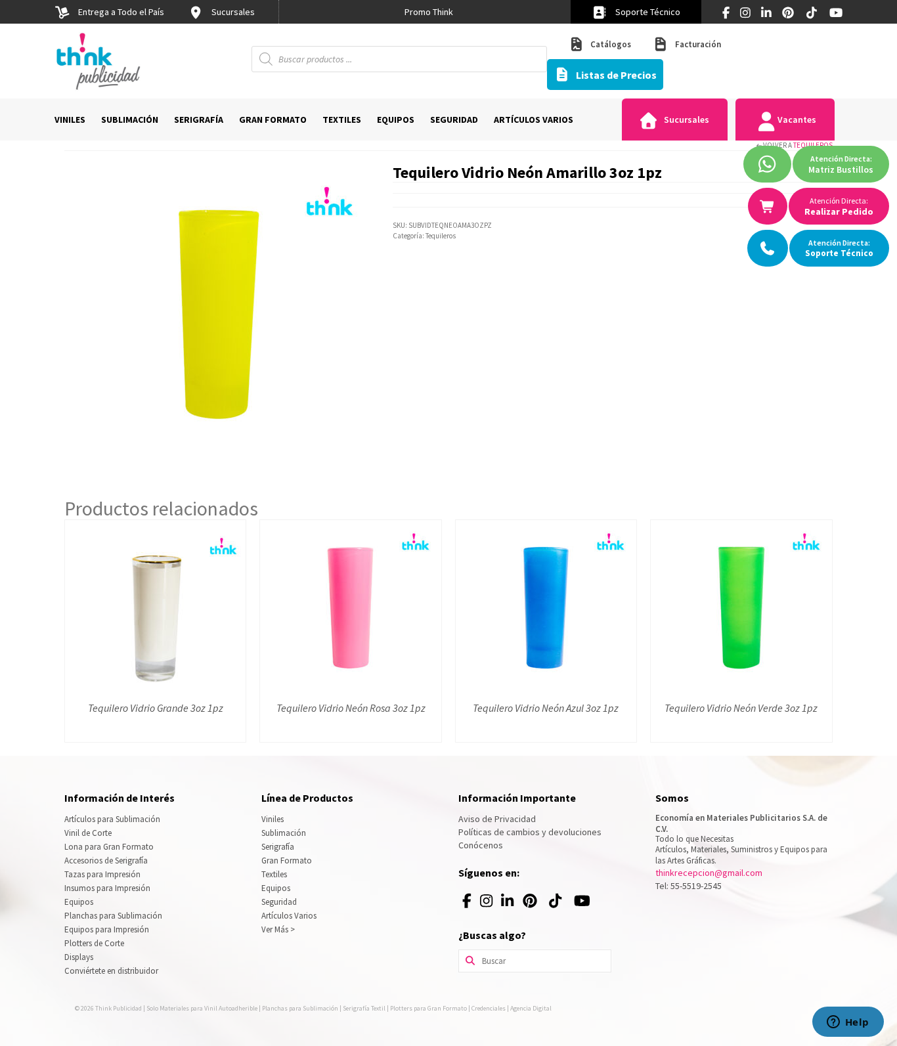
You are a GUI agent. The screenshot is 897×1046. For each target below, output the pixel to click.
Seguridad (279, 901)
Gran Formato (286, 860)
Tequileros (813, 145)
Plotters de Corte (94, 943)
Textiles (274, 874)
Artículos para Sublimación (112, 819)
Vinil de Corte (88, 833)
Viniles (272, 819)
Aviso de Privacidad (497, 819)
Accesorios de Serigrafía (106, 860)
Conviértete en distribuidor (111, 970)
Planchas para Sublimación (113, 915)
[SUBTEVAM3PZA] (218, 314)
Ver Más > (278, 929)
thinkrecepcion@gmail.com (708, 873)
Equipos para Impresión (106, 929)
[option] (429, 12)
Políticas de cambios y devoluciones (530, 832)
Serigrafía (277, 846)
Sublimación (283, 833)
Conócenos (480, 845)
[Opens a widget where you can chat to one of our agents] (848, 1023)
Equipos (78, 901)
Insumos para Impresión (107, 888)
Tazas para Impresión (102, 874)
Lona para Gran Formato (109, 846)
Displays (78, 957)
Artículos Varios (289, 915)
